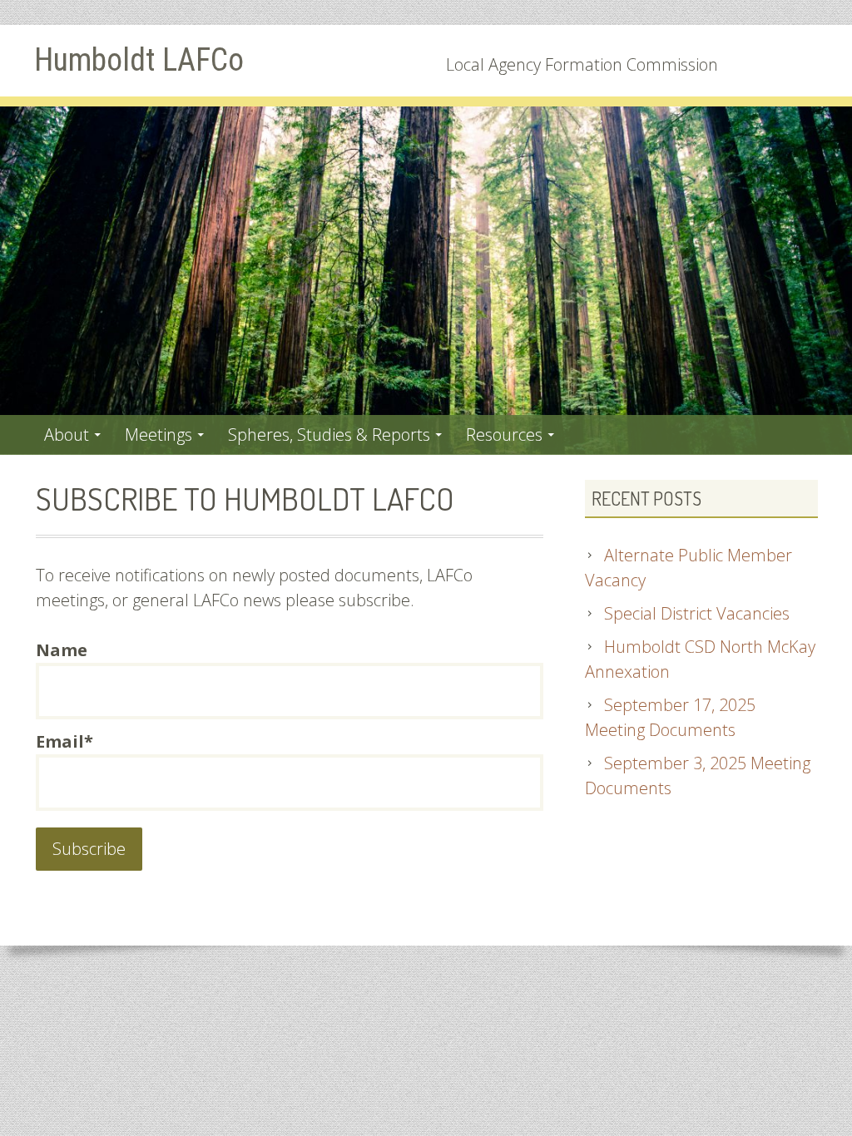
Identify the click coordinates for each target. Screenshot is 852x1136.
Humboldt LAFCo (139, 60)
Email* (64, 741)
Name (61, 650)
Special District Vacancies (697, 613)
